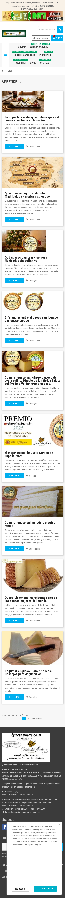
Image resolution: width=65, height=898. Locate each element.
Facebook (5, 827)
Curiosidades (34, 147)
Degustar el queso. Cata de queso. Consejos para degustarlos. (28, 672)
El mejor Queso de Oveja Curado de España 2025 (29, 454)
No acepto (20, 888)
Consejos (33, 281)
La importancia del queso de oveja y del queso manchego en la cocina (32, 118)
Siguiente (36, 719)
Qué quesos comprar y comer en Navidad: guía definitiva (27, 259)
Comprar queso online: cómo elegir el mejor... (30, 524)
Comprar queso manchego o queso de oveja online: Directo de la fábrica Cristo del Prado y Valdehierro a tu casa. (32, 380)
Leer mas (14, 146)
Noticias (32, 476)
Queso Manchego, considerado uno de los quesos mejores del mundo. (31, 599)
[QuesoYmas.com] (14, 33)
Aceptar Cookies (45, 888)
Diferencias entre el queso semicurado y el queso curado (31, 319)
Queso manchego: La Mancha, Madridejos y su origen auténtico (27, 194)
